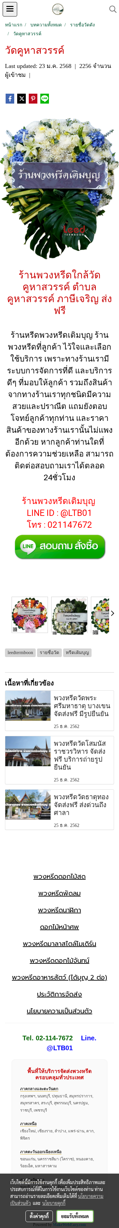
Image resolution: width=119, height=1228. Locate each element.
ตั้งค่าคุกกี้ (39, 1216)
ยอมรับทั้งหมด (75, 1216)
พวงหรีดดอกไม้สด (59, 876)
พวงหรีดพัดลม (59, 893)
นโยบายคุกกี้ (53, 1203)
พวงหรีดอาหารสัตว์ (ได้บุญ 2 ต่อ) (59, 977)
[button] (110, 9)
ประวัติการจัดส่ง (59, 994)
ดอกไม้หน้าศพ (59, 927)
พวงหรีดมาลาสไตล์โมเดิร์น (59, 944)
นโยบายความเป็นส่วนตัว (59, 1011)
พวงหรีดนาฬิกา (59, 910)
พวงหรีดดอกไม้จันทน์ (59, 960)
